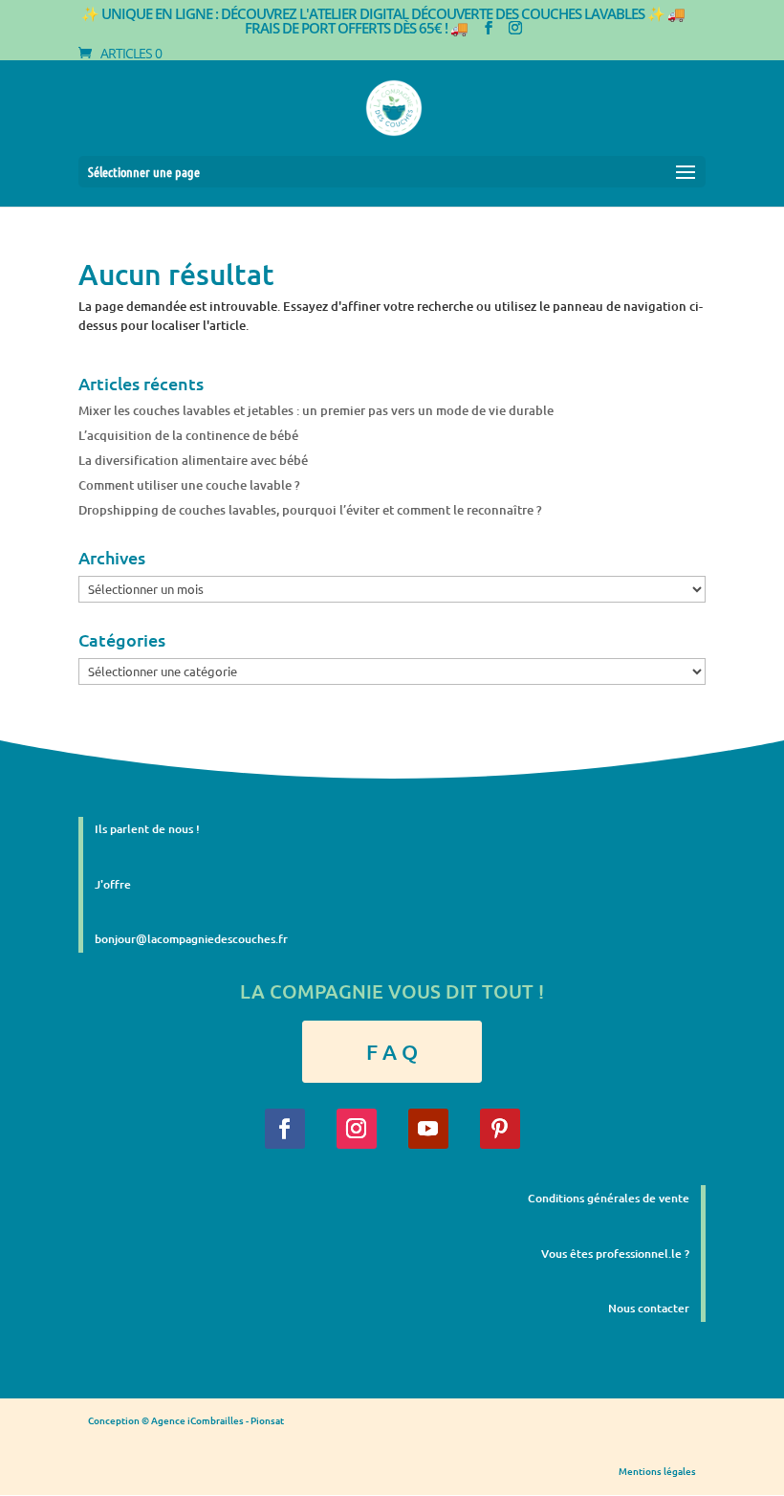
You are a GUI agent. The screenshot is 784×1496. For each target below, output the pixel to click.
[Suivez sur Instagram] (357, 1129)
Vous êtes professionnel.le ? (615, 1253)
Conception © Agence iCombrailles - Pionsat (186, 1420)
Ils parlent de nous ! (147, 829)
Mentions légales (657, 1470)
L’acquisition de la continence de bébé (188, 435)
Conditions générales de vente (608, 1198)
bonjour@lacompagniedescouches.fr (191, 939)
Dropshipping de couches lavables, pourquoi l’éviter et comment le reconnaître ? (310, 509)
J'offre (113, 884)
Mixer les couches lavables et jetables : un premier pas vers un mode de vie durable (316, 410)
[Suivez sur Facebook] (285, 1129)
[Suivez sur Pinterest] (500, 1129)
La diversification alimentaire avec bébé (193, 460)
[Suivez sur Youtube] (428, 1129)
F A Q (392, 1052)
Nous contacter (648, 1308)
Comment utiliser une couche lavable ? (189, 485)
